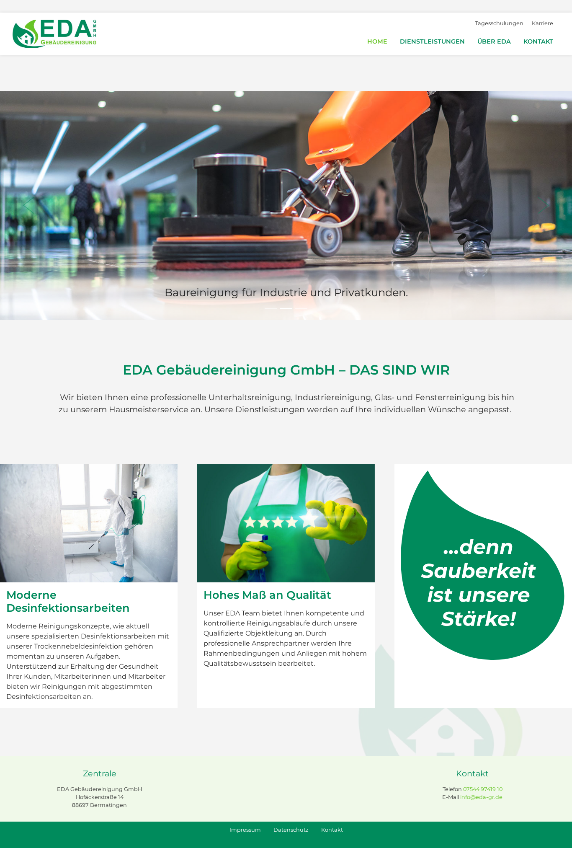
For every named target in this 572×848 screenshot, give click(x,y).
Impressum (245, 830)
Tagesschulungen (499, 23)
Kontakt (538, 41)
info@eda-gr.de (481, 797)
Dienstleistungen (432, 41)
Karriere (542, 23)
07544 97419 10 (482, 789)
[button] (28, 205)
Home (377, 41)
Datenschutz (291, 830)
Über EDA (494, 41)
